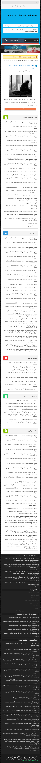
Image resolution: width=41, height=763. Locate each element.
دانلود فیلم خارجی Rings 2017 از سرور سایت (23, 168)
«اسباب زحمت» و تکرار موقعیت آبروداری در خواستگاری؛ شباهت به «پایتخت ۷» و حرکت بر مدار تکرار (21, 345)
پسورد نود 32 (35, 598)
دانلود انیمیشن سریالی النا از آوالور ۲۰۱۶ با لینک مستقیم (20, 412)
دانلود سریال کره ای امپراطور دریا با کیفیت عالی (24, 381)
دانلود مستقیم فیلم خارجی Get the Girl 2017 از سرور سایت (21, 715)
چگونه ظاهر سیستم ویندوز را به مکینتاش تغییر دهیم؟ (21, 206)
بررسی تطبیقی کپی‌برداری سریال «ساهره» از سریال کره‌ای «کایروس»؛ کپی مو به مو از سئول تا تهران (21, 350)
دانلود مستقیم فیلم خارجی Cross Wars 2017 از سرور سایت (21, 660)
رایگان (37, 608)
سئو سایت (36, 605)
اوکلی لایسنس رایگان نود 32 (31, 600)
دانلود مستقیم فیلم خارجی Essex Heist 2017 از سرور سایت (21, 711)
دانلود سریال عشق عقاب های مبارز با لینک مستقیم (24, 625)
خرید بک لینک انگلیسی (32, 592)
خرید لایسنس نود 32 (33, 603)
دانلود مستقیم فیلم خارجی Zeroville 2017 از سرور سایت (21, 676)
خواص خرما (34, 208)
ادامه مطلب (20, 109)
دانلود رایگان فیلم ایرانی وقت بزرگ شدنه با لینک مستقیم (20, 211)
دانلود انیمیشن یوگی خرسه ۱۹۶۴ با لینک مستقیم (23, 409)
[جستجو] (6, 40)
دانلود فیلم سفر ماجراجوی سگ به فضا (26, 400)
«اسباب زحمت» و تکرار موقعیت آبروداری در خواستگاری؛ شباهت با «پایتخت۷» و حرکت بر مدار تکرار (21, 337)
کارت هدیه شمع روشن (30, 203)
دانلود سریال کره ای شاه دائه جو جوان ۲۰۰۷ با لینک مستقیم (21, 621)
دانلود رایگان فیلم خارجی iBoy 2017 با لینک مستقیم (21, 187)
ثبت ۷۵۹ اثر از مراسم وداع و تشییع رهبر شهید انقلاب (21, 319)
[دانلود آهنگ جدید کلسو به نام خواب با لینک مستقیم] (20, 97)
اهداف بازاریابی (32, 226)
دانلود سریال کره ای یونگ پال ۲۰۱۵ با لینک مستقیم (23, 629)
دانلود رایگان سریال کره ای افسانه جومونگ (25, 367)
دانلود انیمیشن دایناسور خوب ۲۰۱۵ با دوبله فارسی (22, 406)
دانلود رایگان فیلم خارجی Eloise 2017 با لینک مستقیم (21, 175)
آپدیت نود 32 (35, 595)
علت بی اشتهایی (32, 223)
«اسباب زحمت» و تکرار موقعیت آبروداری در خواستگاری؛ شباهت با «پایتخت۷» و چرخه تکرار (21, 322)
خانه (34, 57)
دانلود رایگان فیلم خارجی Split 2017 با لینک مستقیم (22, 195)
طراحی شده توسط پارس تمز (30, 760)
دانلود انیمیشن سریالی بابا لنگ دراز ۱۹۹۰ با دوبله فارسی (21, 403)
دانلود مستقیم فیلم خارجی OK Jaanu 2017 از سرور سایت (21, 650)
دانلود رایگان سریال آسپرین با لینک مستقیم (24, 370)
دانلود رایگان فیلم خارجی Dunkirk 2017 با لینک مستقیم (20, 171)
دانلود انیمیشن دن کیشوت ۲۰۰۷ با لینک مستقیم (23, 419)
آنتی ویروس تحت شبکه (20, 611)
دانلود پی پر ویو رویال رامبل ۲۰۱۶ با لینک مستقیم (22, 389)
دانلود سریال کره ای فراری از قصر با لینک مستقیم (24, 617)
